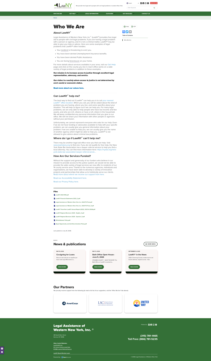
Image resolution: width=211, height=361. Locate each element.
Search (154, 7)
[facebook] (143, 3)
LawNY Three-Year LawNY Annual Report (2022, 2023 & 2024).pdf (75, 209)
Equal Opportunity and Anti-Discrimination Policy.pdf (71, 224)
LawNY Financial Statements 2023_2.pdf (68, 198)
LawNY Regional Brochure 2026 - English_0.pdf (70, 213)
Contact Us (146, 14)
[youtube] (146, 3)
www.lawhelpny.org (61, 145)
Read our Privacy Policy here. (66, 181)
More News (152, 244)
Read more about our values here (68, 88)
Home (55, 18)
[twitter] (141, 3)
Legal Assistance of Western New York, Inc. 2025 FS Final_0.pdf (75, 206)
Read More (63, 267)
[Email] (130, 31)
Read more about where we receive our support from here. (78, 174)
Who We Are (57, 14)
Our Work (109, 14)
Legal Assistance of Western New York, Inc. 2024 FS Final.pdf (74, 202)
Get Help (72, 14)
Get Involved (127, 14)
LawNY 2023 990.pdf (62, 195)
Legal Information (91, 14)
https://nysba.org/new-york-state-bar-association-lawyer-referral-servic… (84, 150)
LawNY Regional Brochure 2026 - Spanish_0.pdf (70, 217)
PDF (134, 26)
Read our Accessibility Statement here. (70, 178)
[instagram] (148, 3)
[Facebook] (123, 31)
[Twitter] (127, 31)
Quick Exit (153, 3)
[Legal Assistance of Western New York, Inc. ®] (63, 6)
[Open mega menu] (76, 14)
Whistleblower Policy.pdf (63, 220)
